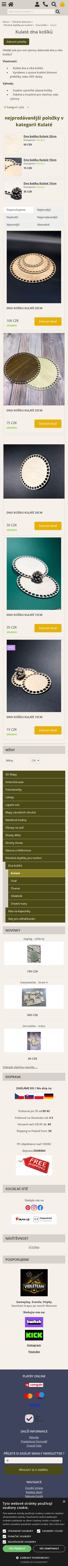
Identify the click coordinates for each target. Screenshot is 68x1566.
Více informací (56, 1524)
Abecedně (43, 225)
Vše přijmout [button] (17, 1548)
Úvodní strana (34, 1488)
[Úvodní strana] (12, 5)
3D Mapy (11, 774)
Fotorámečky (13, 790)
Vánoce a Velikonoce (18, 850)
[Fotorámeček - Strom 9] (34, 997)
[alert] (34, 1532)
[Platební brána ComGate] (34, 1386)
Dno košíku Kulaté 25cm (24, 410)
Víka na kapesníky (19, 911)
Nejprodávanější (47, 217)
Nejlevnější (44, 210)
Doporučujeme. (16, 210)
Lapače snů (12, 805)
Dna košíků (15, 865)
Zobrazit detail (48, 321)
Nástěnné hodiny (16, 820)
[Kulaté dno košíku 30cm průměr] (34, 267)
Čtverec (15, 888)
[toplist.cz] (34, 1247)
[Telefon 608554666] (47, 7)
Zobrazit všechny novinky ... (20, 1067)
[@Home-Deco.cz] (34, 1209)
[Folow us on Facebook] (40, 1209)
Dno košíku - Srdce (34, 1026)
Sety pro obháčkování (21, 919)
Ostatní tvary (19, 903)
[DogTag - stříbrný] (34, 954)
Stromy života (14, 843)
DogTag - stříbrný (34, 939)
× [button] (64, 1501)
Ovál (14, 881)
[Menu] (4, 4)
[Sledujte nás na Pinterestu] (28, 1209)
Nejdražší (12, 217)
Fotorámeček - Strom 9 (34, 982)
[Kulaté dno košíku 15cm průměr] (34, 573)
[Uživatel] (39, 5)
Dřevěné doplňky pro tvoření (23, 858)
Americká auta (14, 782)
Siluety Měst (13, 835)
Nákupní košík (34, 1496)
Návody (34, 1437)
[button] (34, 1557)
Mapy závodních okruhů (20, 812)
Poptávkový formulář (34, 1441)
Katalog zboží (34, 1492)
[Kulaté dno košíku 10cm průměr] (34, 676)
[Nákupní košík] (64, 5)
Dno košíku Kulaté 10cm (40, 160)
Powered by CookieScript (34, 1562)
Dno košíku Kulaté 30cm (24, 308)
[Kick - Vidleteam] (34, 1335)
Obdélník (16, 896)
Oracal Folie (34, 1446)
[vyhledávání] (55, 5)
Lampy (9, 797)
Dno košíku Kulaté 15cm (40, 183)
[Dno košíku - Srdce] (34, 1041)
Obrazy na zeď (14, 827)
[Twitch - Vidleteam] (34, 1322)
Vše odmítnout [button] (49, 1548)
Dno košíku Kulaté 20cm (40, 136)
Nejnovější (13, 225)
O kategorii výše (14, 107)
